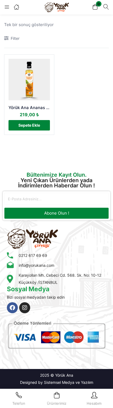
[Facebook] (12, 307)
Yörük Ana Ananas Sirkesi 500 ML (29, 107)
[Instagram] (24, 307)
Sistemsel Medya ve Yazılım (68, 382)
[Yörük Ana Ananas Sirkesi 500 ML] (29, 79)
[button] (95, 7)
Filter (15, 38)
